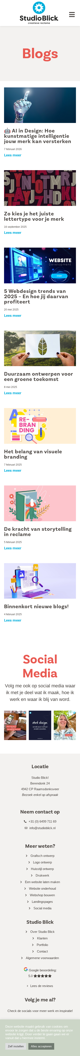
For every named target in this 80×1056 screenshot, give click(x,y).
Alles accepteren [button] (41, 1046)
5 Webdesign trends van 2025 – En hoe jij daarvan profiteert (36, 296)
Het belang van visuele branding (33, 454)
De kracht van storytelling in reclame (38, 532)
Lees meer (12, 155)
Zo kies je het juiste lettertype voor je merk (34, 216)
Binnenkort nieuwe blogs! (36, 606)
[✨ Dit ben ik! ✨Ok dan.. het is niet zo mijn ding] (65, 725)
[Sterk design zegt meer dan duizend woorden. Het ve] (40, 725)
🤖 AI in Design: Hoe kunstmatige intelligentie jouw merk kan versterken (37, 136)
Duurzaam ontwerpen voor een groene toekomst (38, 376)
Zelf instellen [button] (16, 1046)
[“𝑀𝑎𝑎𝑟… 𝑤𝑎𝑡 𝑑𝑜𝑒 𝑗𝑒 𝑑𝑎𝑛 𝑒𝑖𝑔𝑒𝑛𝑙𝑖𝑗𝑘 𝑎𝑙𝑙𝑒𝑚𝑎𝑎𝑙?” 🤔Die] (15, 725)
